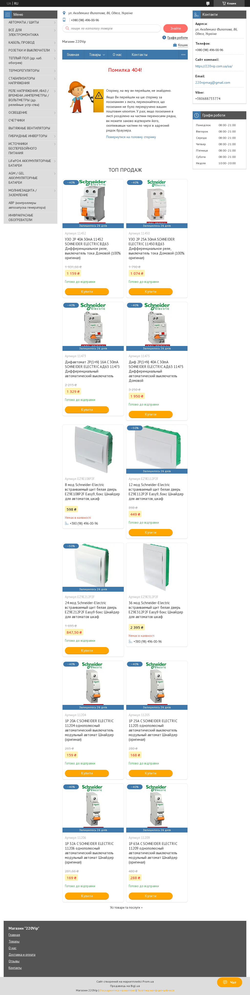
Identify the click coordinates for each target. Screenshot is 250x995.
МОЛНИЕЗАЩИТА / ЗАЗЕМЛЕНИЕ (23, 192)
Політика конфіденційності (155, 990)
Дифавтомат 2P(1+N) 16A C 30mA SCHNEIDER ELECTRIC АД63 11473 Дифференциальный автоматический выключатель (92, 369)
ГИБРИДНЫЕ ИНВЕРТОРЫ (28, 136)
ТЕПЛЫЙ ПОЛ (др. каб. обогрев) (25, 60)
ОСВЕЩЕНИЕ (18, 112)
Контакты (139, 54)
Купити (87, 291)
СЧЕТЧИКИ (17, 120)
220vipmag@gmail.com (212, 82)
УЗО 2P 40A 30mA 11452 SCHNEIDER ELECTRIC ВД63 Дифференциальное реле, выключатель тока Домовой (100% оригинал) (93, 248)
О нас (117, 54)
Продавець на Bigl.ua (125, 986)
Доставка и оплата (22, 955)
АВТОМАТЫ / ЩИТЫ (24, 22)
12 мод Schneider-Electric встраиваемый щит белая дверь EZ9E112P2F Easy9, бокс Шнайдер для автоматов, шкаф (156, 491)
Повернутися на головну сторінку (131, 137)
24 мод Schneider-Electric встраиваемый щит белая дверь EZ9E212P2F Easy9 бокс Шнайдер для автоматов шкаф (92, 609)
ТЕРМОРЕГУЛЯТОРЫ (24, 70)
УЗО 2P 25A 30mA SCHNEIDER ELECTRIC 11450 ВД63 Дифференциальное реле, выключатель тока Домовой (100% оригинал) (157, 248)
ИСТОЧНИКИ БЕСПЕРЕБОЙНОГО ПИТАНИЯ (23, 148)
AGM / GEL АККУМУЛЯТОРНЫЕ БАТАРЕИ (23, 178)
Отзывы (14, 961)
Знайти (175, 28)
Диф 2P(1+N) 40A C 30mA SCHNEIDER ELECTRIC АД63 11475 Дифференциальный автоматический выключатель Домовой (156, 371)
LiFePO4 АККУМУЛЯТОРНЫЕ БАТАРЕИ (30, 163)
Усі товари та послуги (125, 907)
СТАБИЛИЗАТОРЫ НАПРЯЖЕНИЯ (22, 80)
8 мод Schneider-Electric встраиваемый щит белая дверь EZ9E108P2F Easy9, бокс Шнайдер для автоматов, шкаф (92, 491)
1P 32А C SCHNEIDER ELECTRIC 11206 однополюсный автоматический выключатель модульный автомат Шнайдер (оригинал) (89, 852)
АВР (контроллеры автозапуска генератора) (27, 205)
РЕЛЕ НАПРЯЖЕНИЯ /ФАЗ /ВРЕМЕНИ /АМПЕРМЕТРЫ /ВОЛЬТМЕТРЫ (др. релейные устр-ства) (29, 98)
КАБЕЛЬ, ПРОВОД (22, 42)
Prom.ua (148, 981)
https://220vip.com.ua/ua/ (213, 66)
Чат (233, 982)
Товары (95, 54)
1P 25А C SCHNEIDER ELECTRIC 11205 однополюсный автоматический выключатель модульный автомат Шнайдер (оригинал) (153, 730)
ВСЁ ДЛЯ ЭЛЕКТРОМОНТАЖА (24, 32)
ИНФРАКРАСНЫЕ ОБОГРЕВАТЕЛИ (21, 217)
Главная (73, 54)
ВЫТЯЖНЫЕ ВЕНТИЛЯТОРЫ (29, 128)
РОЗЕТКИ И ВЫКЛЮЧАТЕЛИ (29, 50)
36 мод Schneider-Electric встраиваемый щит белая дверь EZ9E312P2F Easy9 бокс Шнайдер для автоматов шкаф (156, 609)
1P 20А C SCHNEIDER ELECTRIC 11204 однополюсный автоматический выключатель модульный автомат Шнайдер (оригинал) (89, 730)
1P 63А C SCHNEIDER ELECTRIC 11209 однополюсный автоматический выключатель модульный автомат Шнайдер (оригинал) (153, 852)
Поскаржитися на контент (117, 990)
